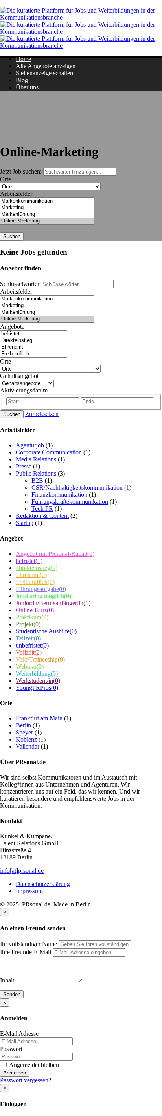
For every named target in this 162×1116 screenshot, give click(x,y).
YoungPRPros (37, 687)
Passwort (11, 1048)
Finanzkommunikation (59, 494)
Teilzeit (28, 638)
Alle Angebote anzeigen (45, 66)
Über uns (27, 87)
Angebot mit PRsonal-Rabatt (55, 553)
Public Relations (36, 473)
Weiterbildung (37, 673)
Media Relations (36, 459)
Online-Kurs (35, 610)
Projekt (28, 624)
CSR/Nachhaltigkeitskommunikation (77, 487)
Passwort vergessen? (25, 1080)
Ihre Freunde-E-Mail (25, 952)
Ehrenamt (31, 575)
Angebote (12, 326)
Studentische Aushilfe (46, 631)
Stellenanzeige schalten (44, 73)
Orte (5, 179)
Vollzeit (29, 652)
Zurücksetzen (42, 414)
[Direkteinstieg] (33, 340)
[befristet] (33, 334)
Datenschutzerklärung (43, 884)
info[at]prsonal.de (22, 870)
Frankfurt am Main (39, 718)
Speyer (24, 732)
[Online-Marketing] (47, 221)
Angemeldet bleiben (33, 1065)
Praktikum (32, 617)
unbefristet (32, 645)
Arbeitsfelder (16, 193)
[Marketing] (47, 207)
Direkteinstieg (36, 567)
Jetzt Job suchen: (21, 171)
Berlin (23, 725)
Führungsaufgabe (41, 589)
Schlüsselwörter (19, 283)
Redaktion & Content (42, 515)
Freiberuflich (35, 582)
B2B (37, 480)
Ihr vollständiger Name (28, 944)
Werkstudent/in (38, 680)
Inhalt (7, 980)
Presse (23, 466)
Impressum (29, 891)
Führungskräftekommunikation (69, 501)
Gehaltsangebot (19, 376)
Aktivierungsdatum (24, 390)
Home (23, 59)
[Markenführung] (47, 214)
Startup (24, 522)
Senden (11, 994)
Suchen (11, 236)
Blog (22, 80)
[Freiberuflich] (33, 354)
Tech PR (42, 508)
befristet (29, 560)
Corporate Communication (49, 452)
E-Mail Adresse (19, 1033)
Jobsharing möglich (43, 596)
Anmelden (14, 1073)
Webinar (30, 666)
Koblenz (26, 739)
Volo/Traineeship (40, 659)
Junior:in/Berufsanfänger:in (53, 603)
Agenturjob (30, 445)
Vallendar (27, 746)
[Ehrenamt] (33, 347)
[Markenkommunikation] (47, 201)
